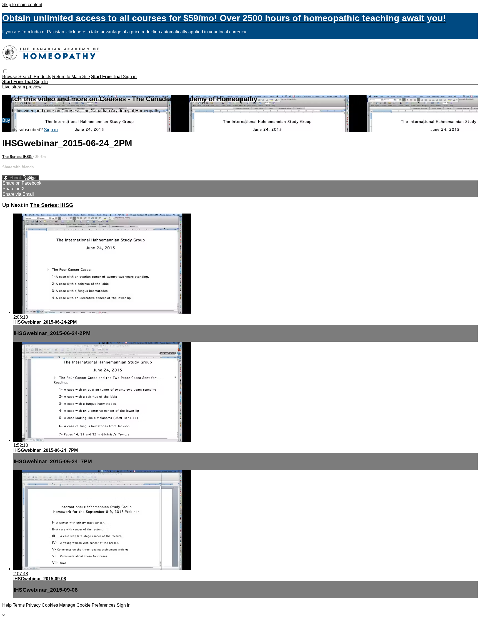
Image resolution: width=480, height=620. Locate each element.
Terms (19, 605)
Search (26, 76)
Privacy (34, 605)
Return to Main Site (71, 76)
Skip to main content (22, 4)
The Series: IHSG (17, 157)
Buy (6, 120)
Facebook (12, 177)
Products (42, 76)
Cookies (50, 605)
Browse (10, 76)
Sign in (130, 76)
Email (33, 177)
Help (7, 605)
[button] (5, 71)
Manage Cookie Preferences (88, 605)
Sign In (41, 81)
